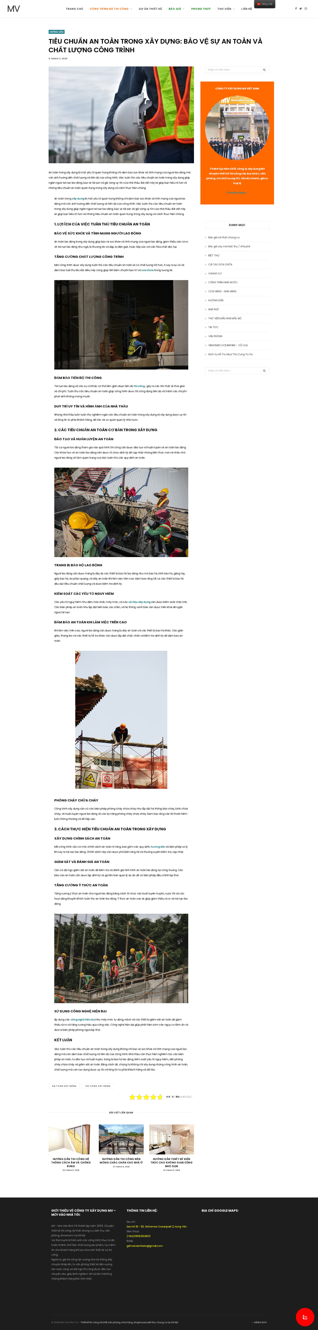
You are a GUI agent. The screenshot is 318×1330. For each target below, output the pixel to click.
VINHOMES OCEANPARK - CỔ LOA (228, 345)
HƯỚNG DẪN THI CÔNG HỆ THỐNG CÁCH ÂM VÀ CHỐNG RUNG (71, 1162)
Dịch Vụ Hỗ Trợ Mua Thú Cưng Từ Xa (230, 354)
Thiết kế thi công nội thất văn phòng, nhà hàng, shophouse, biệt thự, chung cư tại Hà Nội (129, 1322)
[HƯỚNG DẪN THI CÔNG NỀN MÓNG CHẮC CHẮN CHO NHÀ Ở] (121, 1139)
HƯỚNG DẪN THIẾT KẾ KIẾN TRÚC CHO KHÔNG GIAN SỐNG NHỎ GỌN (171, 1162)
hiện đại (90, 1019)
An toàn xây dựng (64, 1086)
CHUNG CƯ (215, 273)
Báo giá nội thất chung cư (224, 237)
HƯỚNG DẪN (56, 31)
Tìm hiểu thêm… (237, 193)
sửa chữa (147, 270)
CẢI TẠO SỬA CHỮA (220, 264)
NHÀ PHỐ (213, 309)
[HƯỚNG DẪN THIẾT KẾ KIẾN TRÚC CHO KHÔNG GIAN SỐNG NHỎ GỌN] (171, 1139)
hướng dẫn (158, 847)
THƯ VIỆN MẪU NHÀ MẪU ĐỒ (224, 318)
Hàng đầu (260, 1322)
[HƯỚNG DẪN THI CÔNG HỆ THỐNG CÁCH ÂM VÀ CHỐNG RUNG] (71, 1139)
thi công (139, 386)
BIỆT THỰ (213, 255)
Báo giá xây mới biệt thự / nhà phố (229, 246)
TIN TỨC (213, 327)
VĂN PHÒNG (215, 336)
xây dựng (78, 198)
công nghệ (77, 1019)
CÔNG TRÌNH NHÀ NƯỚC (222, 282)
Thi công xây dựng (98, 1086)
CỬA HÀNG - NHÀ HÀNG (222, 291)
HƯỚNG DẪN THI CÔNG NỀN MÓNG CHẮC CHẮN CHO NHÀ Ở (121, 1161)
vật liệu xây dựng (139, 602)
